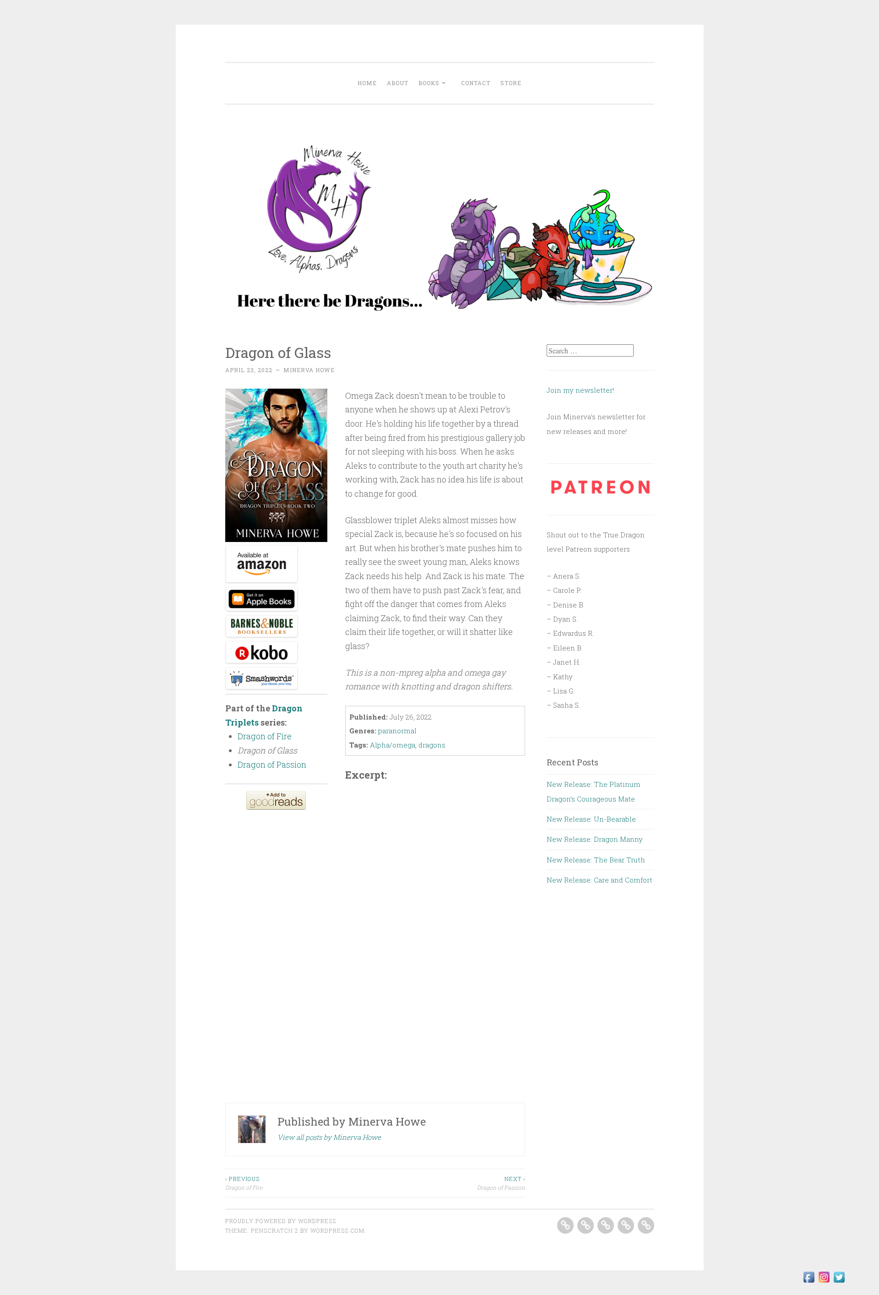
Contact (475, 83)
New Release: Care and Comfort (599, 879)
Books (429, 83)
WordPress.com (337, 1230)
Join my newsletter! (581, 390)
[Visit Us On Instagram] (823, 1281)
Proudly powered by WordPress (280, 1221)
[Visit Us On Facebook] (808, 1281)
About (397, 83)
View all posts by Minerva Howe (329, 1137)
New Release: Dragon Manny (595, 839)
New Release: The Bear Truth (596, 859)
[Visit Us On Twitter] (838, 1281)
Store (510, 83)
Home (367, 83)
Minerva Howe (309, 370)
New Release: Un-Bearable (591, 819)
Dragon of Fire (243, 1183)
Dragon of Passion (501, 1183)
